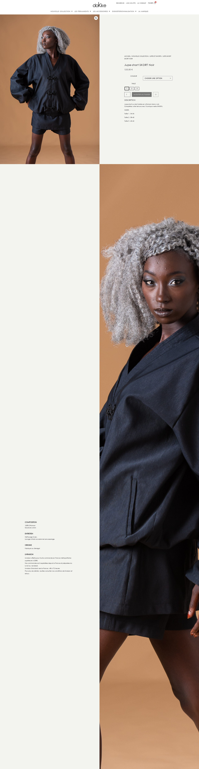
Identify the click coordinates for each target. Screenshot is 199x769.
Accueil (127, 56)
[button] (96, 18)
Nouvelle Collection (140, 56)
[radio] (127, 88)
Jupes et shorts (155, 56)
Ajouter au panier (142, 94)
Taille (134, 83)
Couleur (133, 76)
